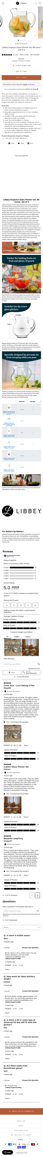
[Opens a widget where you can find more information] (7, 1152)
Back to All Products (23, 1111)
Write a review (24, 54)
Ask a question (35, 54)
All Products (23, 43)
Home (17, 43)
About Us (21, 1121)
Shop (21, 1125)
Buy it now (21, 77)
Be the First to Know (21, 1135)
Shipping (14, 61)
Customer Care (21, 1130)
